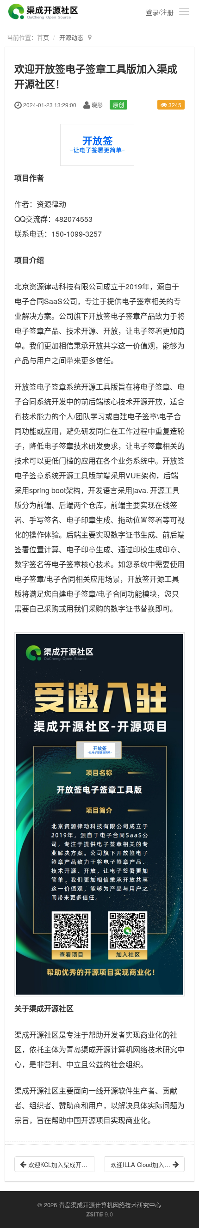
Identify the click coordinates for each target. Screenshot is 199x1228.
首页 (43, 37)
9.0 (99, 1214)
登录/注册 (160, 12)
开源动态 (71, 37)
